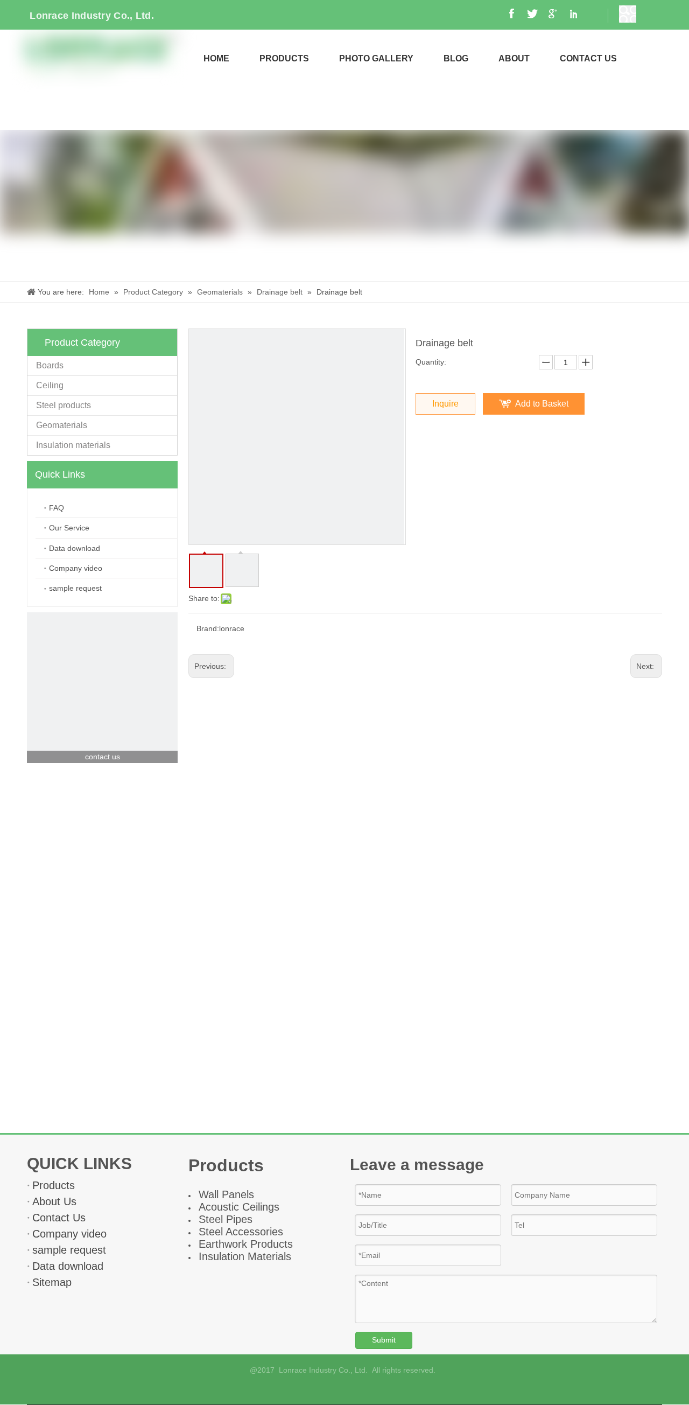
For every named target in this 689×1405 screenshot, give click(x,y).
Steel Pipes (225, 1219)
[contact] (102, 687)
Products (53, 1185)
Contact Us (59, 1218)
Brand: (207, 628)
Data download (74, 548)
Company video (75, 568)
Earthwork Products (246, 1244)
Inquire (445, 403)
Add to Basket (541, 403)
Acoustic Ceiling (236, 1207)
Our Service (69, 527)
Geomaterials (61, 425)
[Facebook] (317, 1389)
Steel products (63, 405)
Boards (50, 365)
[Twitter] (372, 1389)
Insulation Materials (245, 1256)
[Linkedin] (354, 1389)
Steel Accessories (241, 1232)
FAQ (56, 508)
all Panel (228, 1194)
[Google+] (335, 1389)
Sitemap (52, 1282)
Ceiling (50, 385)
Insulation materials (73, 445)
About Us (54, 1201)
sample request (75, 588)
